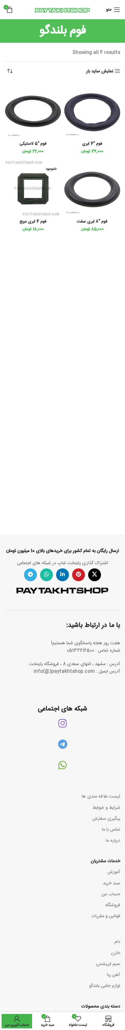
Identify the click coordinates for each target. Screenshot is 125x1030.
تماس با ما (111, 830)
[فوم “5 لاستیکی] (33, 111)
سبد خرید (111, 883)
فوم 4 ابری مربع (33, 221)
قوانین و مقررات (105, 916)
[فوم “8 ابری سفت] (92, 188)
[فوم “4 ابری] (92, 111)
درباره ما (113, 841)
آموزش (113, 872)
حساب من (111, 894)
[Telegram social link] (30, 574)
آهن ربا (113, 975)
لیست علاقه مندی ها (101, 796)
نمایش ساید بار (99, 71)
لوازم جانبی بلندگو (104, 986)
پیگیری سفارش (106, 819)
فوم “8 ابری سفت (92, 221)
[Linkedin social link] (62, 574)
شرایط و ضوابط (106, 808)
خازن (115, 953)
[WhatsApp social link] (46, 574)
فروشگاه (112, 905)
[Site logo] (62, 10)
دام (117, 942)
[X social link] (94, 574)
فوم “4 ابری (92, 143)
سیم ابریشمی (108, 964)
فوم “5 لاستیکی (33, 143)
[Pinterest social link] (78, 574)
